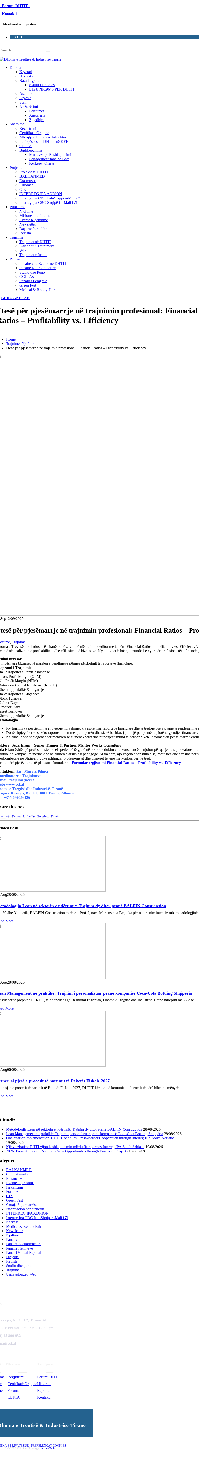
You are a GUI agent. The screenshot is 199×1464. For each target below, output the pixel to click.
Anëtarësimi (28, 107)
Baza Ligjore (29, 80)
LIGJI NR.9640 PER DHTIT (52, 89)
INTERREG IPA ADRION (40, 194)
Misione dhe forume (34, 216)
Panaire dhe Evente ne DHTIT (42, 263)
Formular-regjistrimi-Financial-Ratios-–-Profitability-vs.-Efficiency (126, 763)
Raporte (43, 1390)
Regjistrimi (27, 128)
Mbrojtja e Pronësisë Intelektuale (44, 137)
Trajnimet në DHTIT (35, 242)
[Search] (48, 51)
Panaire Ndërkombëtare (37, 268)
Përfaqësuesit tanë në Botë (49, 159)
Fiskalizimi (14, 1187)
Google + (43, 816)
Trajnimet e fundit (33, 255)
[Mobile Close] (3, 1462)
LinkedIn (29, 816)
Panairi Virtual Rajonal (23, 1252)
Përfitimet (36, 111)
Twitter (16, 816)
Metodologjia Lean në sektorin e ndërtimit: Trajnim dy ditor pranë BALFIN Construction (74, 1129)
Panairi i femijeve (19, 1248)
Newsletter (27, 224)
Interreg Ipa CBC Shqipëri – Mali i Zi (48, 202)
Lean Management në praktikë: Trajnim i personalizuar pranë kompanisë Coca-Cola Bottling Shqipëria (84, 1134)
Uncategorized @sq (21, 1274)
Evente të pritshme (33, 220)
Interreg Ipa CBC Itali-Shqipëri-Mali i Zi (50, 198)
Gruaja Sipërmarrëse (21, 1205)
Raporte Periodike (33, 229)
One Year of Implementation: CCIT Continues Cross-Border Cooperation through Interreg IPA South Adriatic (90, 1138)
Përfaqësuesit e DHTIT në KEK (44, 141)
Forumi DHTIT (15, 6)
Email (55, 816)
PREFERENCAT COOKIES (48, 1445)
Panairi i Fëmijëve (33, 281)
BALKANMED (32, 176)
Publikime (17, 207)
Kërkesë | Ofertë (41, 163)
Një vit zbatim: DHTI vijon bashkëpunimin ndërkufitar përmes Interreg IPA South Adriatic (75, 1147)
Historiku (26, 76)
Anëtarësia (37, 115)
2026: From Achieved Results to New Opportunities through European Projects (67, 1151)
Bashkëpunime (30, 150)
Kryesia (25, 98)
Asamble (26, 94)
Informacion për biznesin (25, 1209)
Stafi (22, 102)
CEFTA (25, 146)
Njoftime (26, 211)
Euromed (26, 185)
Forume (12, 1192)
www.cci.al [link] (15, 784)
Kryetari (25, 72)
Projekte (16, 168)
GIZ (22, 189)
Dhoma (15, 67)
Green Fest (27, 285)
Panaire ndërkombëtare (23, 1244)
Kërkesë (12, 1222)
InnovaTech (48, 1448)
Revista (25, 233)
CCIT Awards (30, 276)
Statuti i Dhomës (42, 85)
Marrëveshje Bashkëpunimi (50, 154)
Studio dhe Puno (32, 272)
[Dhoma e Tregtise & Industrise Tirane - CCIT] (30, 59)
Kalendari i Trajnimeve (37, 246)
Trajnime (16, 237)
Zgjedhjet (36, 120)
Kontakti (8, 14)
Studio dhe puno (18, 1266)
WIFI (23, 250)
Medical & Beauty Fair (37, 290)
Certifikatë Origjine (34, 133)
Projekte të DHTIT (34, 172)
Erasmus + (27, 181)
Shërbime (17, 124)
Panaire (15, 259)
